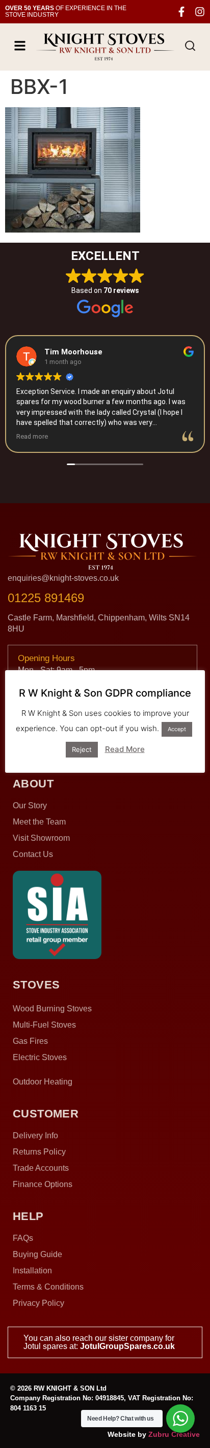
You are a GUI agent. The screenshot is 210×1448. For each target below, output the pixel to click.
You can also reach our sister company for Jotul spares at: (99, 1342)
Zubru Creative (174, 1434)
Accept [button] (177, 729)
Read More (125, 749)
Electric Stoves (40, 1057)
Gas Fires (30, 1041)
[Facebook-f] (181, 12)
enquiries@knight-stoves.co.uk (63, 578)
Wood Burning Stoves (52, 1008)
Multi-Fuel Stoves (44, 1025)
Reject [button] (82, 749)
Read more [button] (32, 436)
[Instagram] (200, 12)
